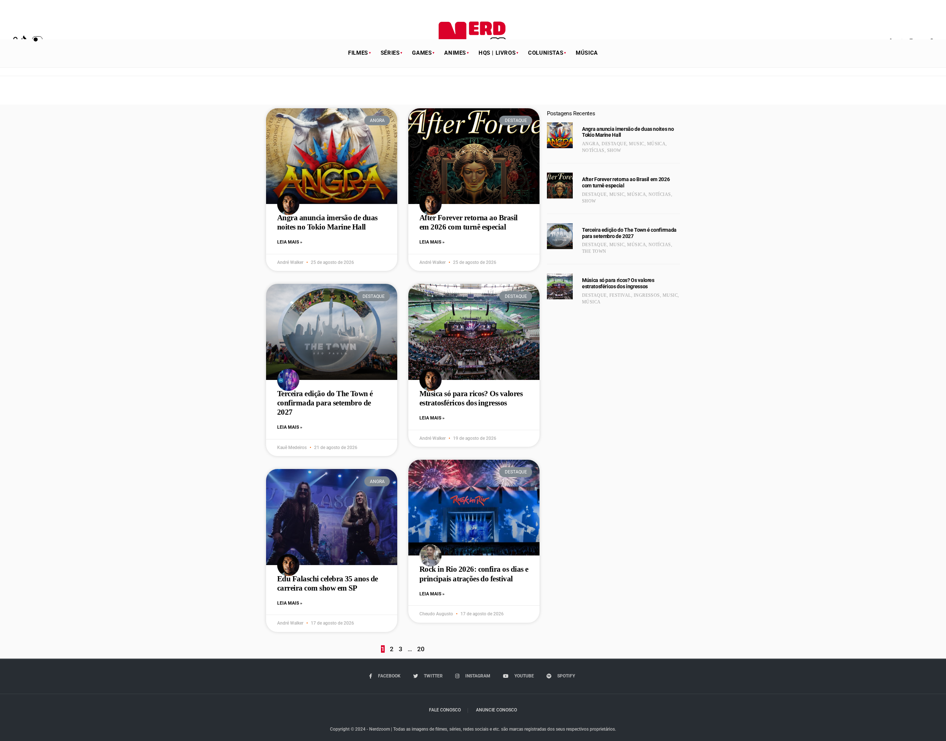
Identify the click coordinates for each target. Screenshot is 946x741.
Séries (390, 53)
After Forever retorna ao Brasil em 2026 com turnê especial (468, 222)
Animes (455, 53)
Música (587, 53)
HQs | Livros (497, 53)
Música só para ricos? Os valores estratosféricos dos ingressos (471, 398)
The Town (594, 251)
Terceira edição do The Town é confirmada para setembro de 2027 (325, 403)
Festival (620, 295)
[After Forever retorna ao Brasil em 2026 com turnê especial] (560, 185)
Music (636, 143)
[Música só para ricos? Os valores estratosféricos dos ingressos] (560, 286)
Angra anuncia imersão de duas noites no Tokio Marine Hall (327, 222)
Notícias (593, 150)
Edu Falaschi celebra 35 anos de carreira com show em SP (327, 583)
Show (614, 150)
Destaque (614, 143)
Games (422, 53)
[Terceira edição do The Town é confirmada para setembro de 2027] (560, 236)
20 (421, 649)
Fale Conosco (445, 710)
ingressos (647, 295)
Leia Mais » (289, 242)
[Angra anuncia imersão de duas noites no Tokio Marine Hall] (560, 135)
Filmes (358, 53)
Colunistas (545, 53)
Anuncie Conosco (496, 710)
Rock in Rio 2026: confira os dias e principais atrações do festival (473, 574)
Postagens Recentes (571, 113)
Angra (590, 143)
